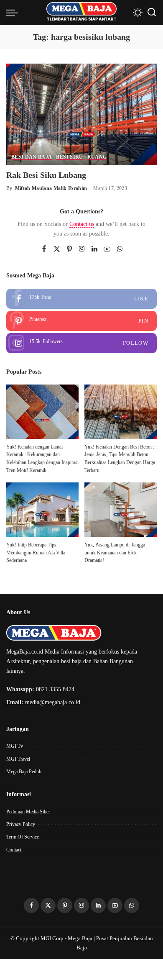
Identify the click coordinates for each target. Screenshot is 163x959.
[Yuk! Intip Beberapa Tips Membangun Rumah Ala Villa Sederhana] (42, 509)
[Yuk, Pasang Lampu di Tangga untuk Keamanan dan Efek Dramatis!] (120, 509)
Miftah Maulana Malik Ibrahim (51, 188)
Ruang (97, 157)
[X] (57, 249)
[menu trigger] (14, 12)
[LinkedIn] (94, 249)
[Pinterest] (69, 249)
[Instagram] (82, 249)
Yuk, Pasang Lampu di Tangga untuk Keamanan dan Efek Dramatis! (114, 552)
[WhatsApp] (119, 249)
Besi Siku (69, 157)
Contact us (81, 224)
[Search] (152, 12)
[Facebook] (44, 249)
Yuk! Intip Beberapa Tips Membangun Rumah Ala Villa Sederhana (35, 552)
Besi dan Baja (31, 157)
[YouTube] (107, 249)
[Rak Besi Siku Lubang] (81, 113)
